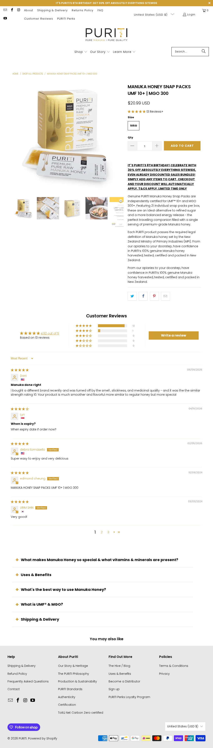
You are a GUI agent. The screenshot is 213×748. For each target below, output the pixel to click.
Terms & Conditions (173, 666)
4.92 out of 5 (50, 333)
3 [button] (108, 532)
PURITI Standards (70, 689)
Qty (130, 137)
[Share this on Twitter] (132, 296)
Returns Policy (82, 10)
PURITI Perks (66, 19)
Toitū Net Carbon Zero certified (80, 713)
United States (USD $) (151, 15)
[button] (80, 52)
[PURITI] (106, 36)
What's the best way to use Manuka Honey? (63, 589)
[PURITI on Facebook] (12, 10)
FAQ (100, 10)
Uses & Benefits (36, 574)
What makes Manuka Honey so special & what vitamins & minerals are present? (99, 559)
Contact (13, 689)
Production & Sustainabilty (77, 681)
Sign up (114, 689)
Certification (67, 705)
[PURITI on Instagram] (18, 10)
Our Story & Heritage (73, 666)
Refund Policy (17, 674)
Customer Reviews (38, 19)
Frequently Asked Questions (28, 681)
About (28, 10)
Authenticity (66, 697)
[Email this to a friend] (165, 296)
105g (133, 126)
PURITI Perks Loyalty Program (129, 697)
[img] (20, 370)
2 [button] (102, 532)
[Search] (203, 51)
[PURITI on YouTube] (5, 19)
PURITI (23, 738)
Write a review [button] (173, 335)
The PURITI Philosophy (73, 674)
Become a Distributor (124, 681)
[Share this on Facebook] (143, 296)
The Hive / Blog (119, 666)
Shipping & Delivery (52, 10)
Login (191, 14)
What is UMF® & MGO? (42, 604)
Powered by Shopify (42, 738)
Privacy (164, 674)
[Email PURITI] (5, 10)
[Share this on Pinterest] (154, 296)
